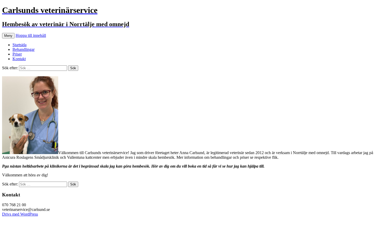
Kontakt (19, 59)
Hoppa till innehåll (31, 35)
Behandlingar (23, 49)
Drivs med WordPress (20, 214)
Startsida (19, 45)
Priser (17, 54)
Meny (8, 36)
